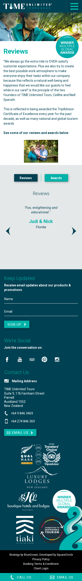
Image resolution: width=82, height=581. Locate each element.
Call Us (23, 577)
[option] (41, 231)
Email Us (65, 577)
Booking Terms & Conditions (41, 563)
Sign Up (14, 324)
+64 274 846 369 (23, 421)
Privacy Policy (41, 559)
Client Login (41, 568)
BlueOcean (31, 554)
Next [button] (74, 231)
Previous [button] (8, 231)
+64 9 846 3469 (22, 413)
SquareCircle (65, 554)
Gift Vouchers (58, 23)
